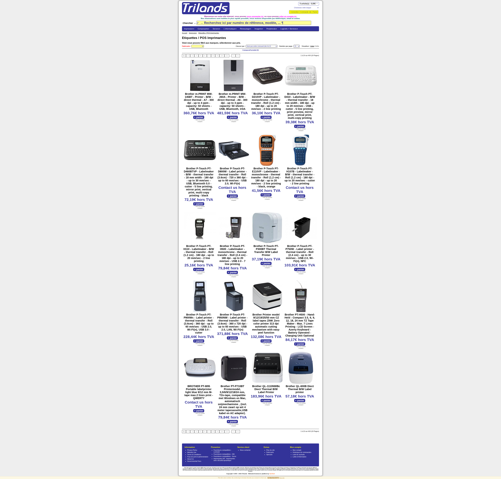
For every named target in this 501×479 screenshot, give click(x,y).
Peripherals (271, 29)
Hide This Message (273, 477)
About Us (190, 459)
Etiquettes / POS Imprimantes (208, 33)
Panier (315, 12)
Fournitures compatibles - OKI (224, 454)
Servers (216, 29)
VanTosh (272, 473)
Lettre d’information (299, 457)
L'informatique (230, 29)
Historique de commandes (302, 452)
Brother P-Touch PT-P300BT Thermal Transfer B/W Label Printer (266, 250)
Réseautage (245, 29)
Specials (269, 454)
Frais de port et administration (197, 457)
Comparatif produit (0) (250, 50)
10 (222, 56)
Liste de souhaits (299, 454)
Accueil (184, 33)
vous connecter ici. (255, 16)
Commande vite (305, 12)
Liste (312, 46)
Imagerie (259, 29)
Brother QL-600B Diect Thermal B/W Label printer (300, 389)
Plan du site (270, 450)
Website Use (191, 452)
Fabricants (270, 452)
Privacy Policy (192, 450)
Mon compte (297, 450)
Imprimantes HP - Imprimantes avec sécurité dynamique (224, 459)
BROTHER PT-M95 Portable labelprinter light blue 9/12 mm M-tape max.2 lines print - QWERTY (198, 392)
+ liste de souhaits (200, 120)
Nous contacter (245, 450)
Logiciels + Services (289, 29)
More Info (281, 477)
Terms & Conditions (194, 454)
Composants (203, 29)
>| (237, 56)
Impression (189, 29)
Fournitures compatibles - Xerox (225, 456)
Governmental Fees (194, 461)
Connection (295, 12)
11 (227, 56)
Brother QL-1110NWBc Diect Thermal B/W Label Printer (266, 389)
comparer (199, 121)
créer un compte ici (287, 16)
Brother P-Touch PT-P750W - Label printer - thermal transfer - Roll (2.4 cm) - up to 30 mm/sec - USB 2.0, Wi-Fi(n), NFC (299, 253)
